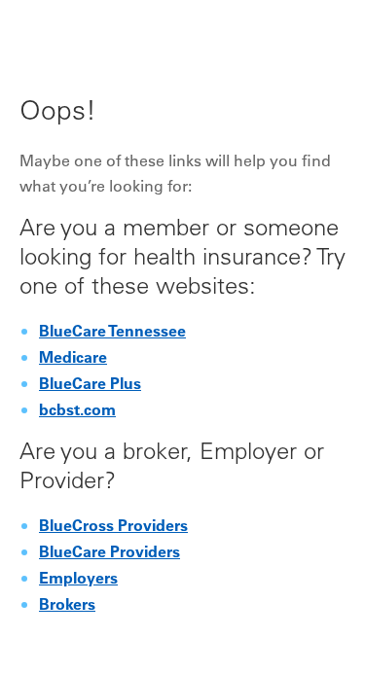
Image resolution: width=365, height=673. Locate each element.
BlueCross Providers (113, 527)
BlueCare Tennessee (112, 332)
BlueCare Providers (109, 553)
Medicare (73, 359)
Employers (78, 579)
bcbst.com (77, 411)
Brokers (67, 606)
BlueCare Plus (90, 385)
